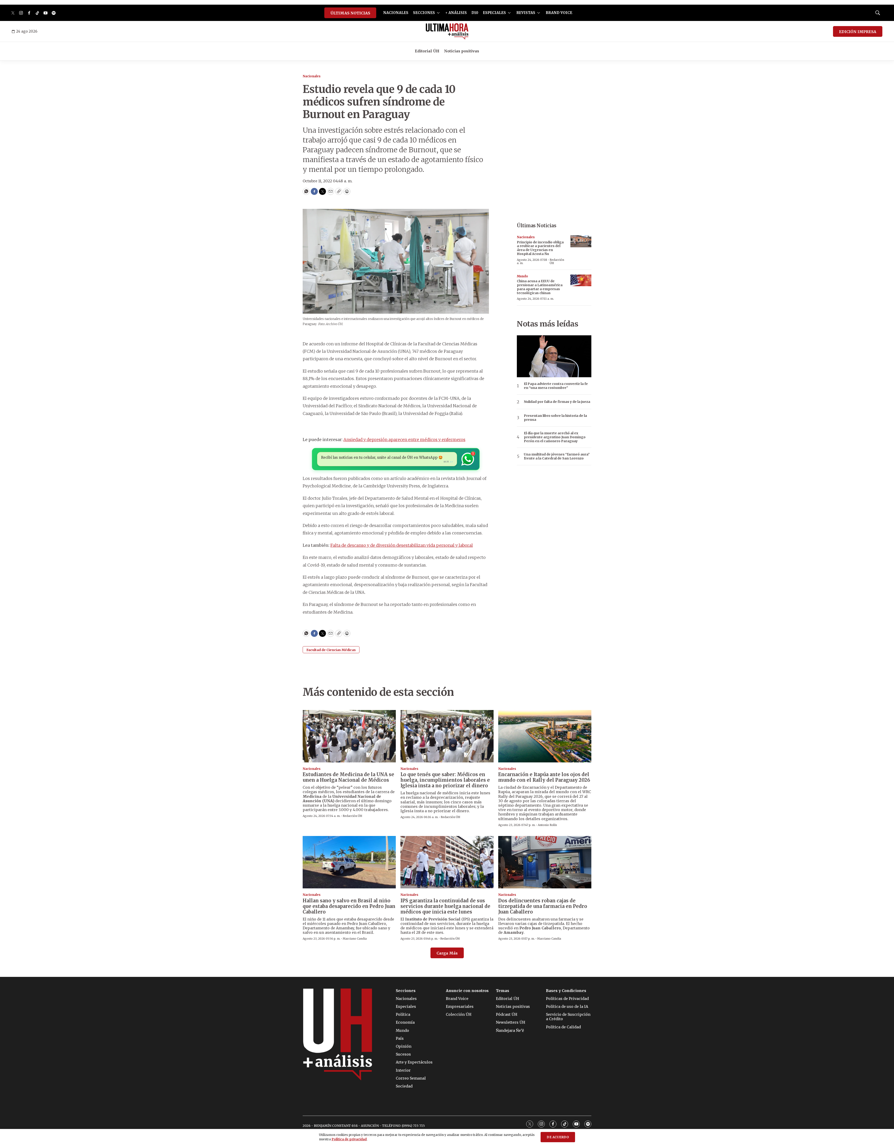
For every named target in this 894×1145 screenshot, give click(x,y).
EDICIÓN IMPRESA (857, 31)
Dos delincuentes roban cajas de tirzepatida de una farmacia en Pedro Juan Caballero (542, 906)
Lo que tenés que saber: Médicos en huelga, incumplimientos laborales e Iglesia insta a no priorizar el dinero (445, 779)
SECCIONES (424, 12)
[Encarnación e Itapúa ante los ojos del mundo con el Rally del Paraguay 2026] (544, 736)
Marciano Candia (355, 938)
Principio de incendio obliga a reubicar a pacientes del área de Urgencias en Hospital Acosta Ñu (540, 248)
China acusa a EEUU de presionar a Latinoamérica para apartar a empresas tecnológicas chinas (539, 287)
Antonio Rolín (547, 825)
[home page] (447, 31)
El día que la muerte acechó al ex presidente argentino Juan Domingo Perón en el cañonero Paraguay (555, 437)
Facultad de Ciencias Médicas (331, 650)
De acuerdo (558, 1137)
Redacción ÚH (557, 261)
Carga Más (447, 953)
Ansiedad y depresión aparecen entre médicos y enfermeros (404, 439)
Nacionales (312, 76)
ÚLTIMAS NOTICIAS (350, 13)
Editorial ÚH (427, 51)
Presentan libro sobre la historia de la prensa (555, 418)
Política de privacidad (349, 1139)
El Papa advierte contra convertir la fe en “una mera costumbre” (556, 386)
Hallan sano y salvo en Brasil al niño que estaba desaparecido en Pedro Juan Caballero (349, 906)
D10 (474, 12)
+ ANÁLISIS (456, 12)
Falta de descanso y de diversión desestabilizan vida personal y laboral (401, 545)
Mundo (522, 276)
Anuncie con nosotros (467, 991)
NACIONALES (395, 12)
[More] (438, 12)
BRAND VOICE (559, 12)
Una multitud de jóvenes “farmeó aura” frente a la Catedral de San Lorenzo (557, 456)
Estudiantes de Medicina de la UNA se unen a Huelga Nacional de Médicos (348, 777)
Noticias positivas (461, 51)
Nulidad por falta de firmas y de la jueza (557, 402)
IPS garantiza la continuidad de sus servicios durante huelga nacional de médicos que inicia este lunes (445, 906)
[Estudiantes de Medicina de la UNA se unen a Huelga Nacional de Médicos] (349, 736)
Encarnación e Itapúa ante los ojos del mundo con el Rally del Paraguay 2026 (544, 777)
